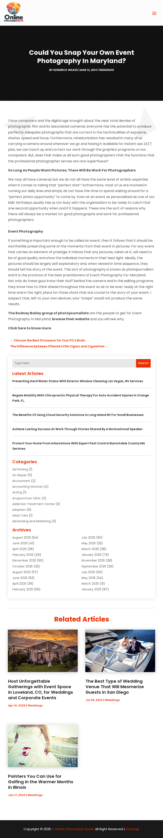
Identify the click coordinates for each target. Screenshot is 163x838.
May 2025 (89, 578)
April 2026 (19, 549)
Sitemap (132, 829)
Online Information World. (74, 829)
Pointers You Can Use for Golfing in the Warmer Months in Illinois (40, 781)
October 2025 (22, 566)
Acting (17, 492)
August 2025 (21, 572)
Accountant (21, 481)
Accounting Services (27, 486)
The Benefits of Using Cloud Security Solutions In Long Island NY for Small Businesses (78, 415)
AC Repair (19, 475)
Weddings (106, 70)
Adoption (19, 510)
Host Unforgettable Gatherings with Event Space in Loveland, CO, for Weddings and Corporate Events (40, 689)
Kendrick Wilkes (65, 70)
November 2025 (93, 560)
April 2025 (19, 583)
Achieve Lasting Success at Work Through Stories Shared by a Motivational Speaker (77, 429)
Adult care (20, 515)
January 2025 (91, 589)
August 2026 (21, 537)
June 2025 (19, 578)
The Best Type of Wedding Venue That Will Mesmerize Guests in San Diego (115, 686)
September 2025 (94, 566)
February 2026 (22, 555)
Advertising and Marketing (31, 521)
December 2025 (24, 560)
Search (143, 363)
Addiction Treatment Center (33, 504)
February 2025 (22, 589)
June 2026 (20, 543)
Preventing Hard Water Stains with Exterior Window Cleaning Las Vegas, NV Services (77, 381)
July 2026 (88, 537)
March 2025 (90, 583)
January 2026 (91, 555)
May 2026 (89, 543)
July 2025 (88, 572)
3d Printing (20, 469)
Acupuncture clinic (26, 498)
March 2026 (90, 549)
